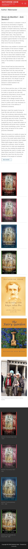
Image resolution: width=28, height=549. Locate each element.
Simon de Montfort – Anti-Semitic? (12, 18)
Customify (13, 546)
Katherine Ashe (10, 2)
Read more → (6, 159)
